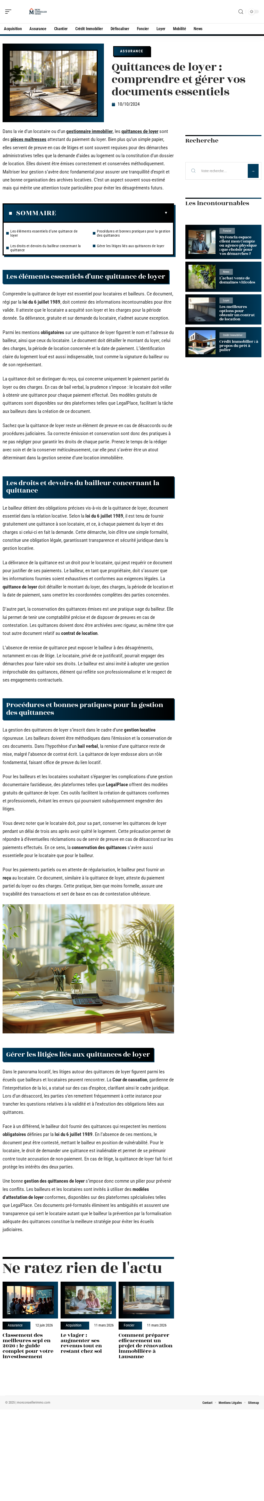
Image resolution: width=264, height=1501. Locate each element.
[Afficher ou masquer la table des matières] (112, 213)
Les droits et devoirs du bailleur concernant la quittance (45, 248)
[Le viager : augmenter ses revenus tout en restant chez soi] (88, 1300)
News (226, 271)
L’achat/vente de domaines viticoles (237, 280)
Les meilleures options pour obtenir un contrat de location (237, 313)
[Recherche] (240, 12)
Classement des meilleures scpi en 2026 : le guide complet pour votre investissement (28, 1346)
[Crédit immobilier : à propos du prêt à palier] (202, 342)
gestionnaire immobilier (89, 131)
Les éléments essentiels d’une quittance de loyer (44, 233)
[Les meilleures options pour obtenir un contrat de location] (202, 309)
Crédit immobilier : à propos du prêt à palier (238, 346)
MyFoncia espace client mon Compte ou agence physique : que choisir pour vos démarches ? (238, 245)
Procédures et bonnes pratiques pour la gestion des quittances (133, 233)
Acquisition (73, 1325)
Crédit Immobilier (232, 335)
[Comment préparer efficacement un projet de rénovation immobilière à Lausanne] (146, 1300)
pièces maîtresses (28, 139)
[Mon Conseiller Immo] (37, 11)
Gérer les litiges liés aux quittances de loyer (130, 246)
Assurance (131, 51)
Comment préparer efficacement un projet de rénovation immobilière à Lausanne (145, 1346)
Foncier (129, 1325)
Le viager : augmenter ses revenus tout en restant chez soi (81, 1343)
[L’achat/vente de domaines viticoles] (202, 277)
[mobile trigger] (9, 11)
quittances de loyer (139, 131)
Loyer (226, 300)
